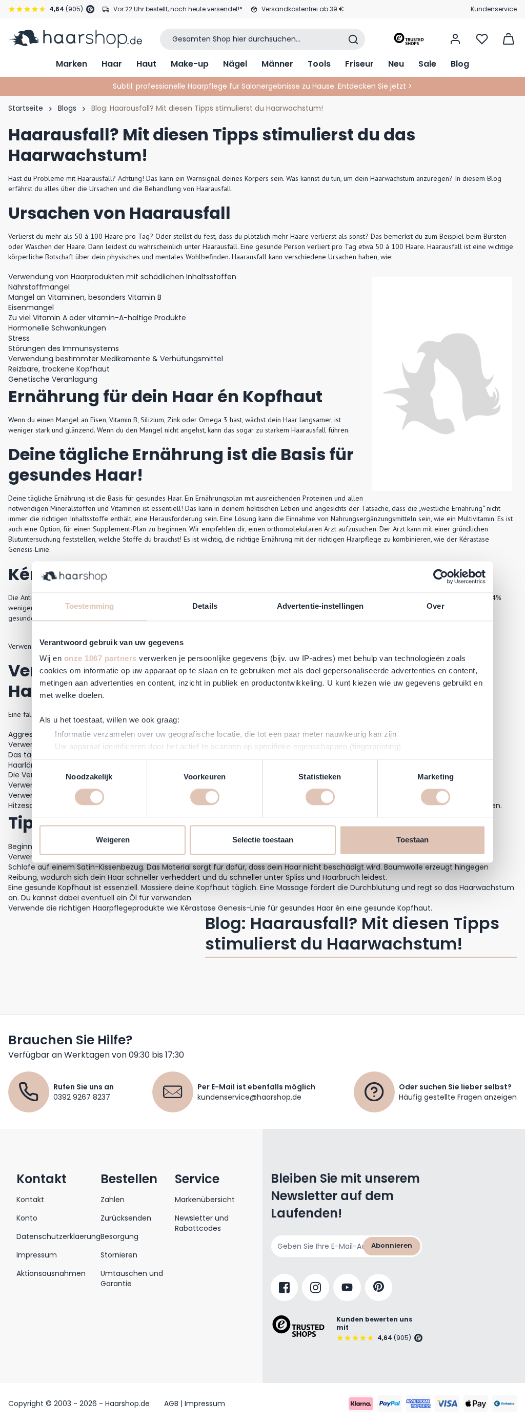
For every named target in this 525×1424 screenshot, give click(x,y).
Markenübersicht (205, 1199)
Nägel (235, 64)
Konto (26, 1218)
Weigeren (113, 839)
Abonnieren (391, 1245)
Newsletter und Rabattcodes (202, 1223)
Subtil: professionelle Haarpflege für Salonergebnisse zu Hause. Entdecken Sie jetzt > (262, 86)
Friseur (359, 64)
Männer (277, 64)
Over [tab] (435, 606)
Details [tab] (204, 606)
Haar (112, 64)
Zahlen (112, 1199)
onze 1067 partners (100, 658)
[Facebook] (284, 1287)
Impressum (36, 1255)
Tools (319, 64)
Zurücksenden (125, 1218)
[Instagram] (315, 1287)
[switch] (204, 797)
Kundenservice (494, 9)
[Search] (353, 39)
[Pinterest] (378, 1287)
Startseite (25, 108)
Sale (427, 64)
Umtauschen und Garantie (131, 1278)
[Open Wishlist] (482, 39)
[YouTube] (347, 1287)
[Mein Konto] (455, 39)
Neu (396, 64)
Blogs (67, 108)
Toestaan (412, 839)
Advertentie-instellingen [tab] (320, 606)
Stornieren (118, 1255)
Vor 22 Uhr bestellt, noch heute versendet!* (178, 9)
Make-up (190, 64)
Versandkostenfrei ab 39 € (302, 9)
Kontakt (30, 1199)
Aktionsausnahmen (51, 1273)
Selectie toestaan (262, 839)
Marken (71, 64)
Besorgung (119, 1236)
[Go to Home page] (75, 39)
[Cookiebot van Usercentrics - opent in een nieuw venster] (441, 576)
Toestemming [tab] (89, 606)
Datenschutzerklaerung (58, 1236)
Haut (146, 64)
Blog (460, 64)
